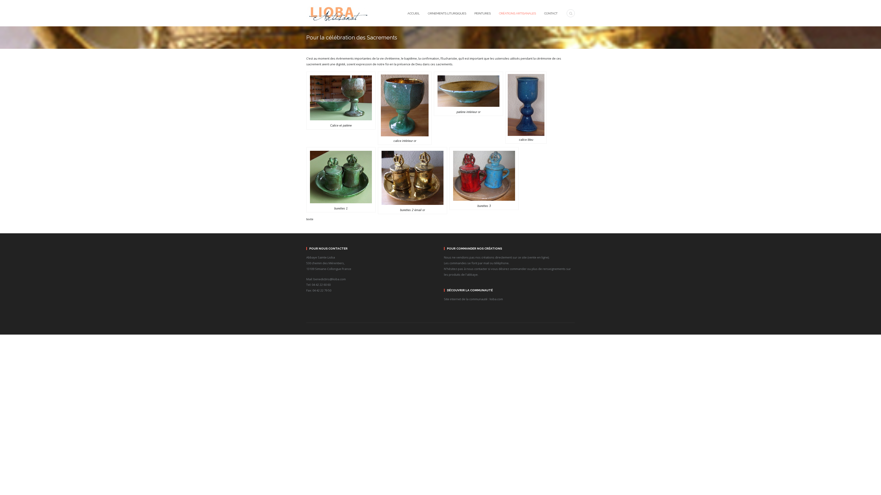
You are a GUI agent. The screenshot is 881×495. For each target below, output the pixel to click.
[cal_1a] (405, 105)
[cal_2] (341, 177)
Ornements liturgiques (447, 13)
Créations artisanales (517, 13)
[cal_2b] (412, 177)
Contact (551, 13)
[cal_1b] (468, 91)
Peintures (482, 13)
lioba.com (496, 299)
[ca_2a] (484, 175)
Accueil (413, 13)
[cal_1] (341, 97)
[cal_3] (526, 104)
